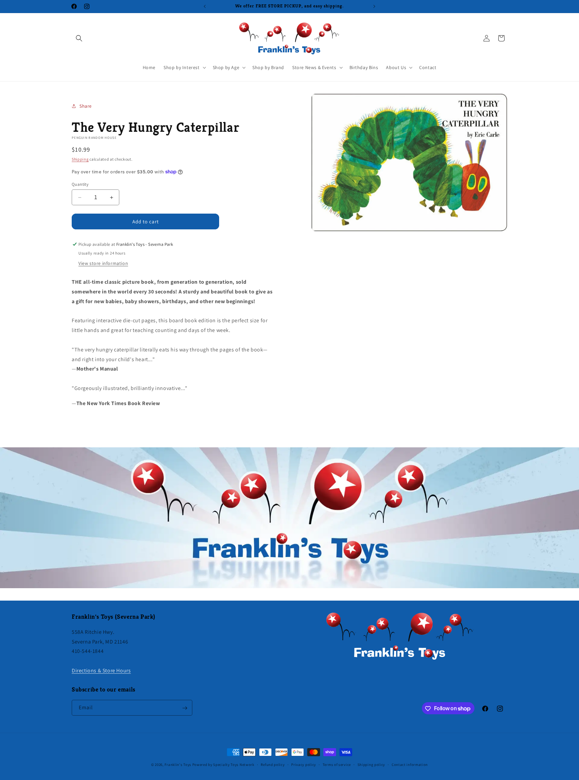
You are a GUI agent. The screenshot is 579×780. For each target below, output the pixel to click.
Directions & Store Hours (101, 670)
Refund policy (272, 764)
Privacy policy (303, 764)
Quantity (80, 184)
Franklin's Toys (178, 764)
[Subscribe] (184, 708)
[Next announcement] (374, 6)
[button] (79, 38)
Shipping (80, 159)
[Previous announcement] (204, 6)
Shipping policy (371, 764)
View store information (103, 263)
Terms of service (337, 764)
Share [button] (85, 106)
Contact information (410, 764)
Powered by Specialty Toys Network (223, 764)
